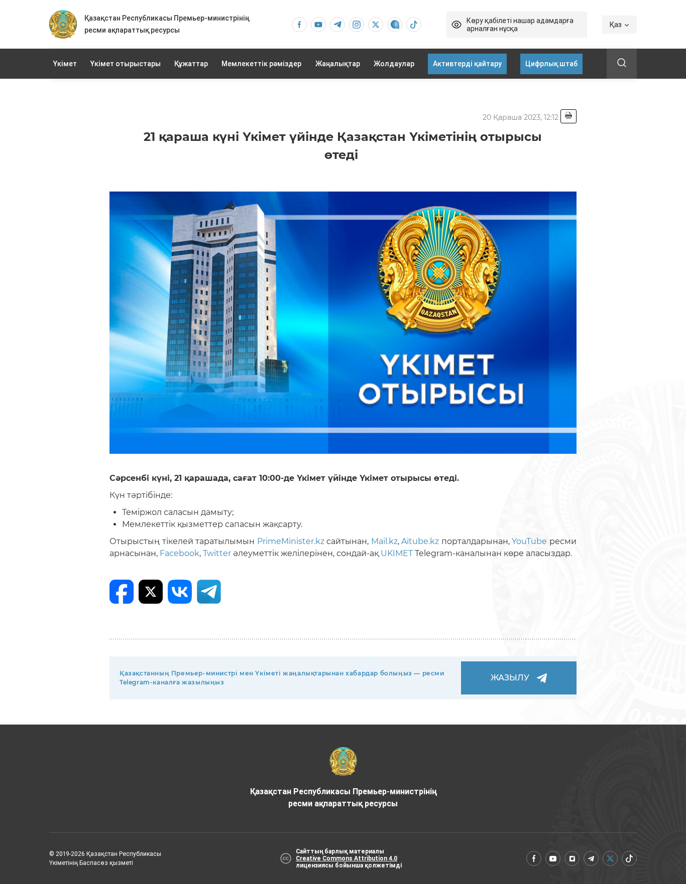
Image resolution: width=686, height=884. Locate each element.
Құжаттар (191, 64)
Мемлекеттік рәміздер (261, 64)
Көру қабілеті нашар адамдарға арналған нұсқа (520, 25)
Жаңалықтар (337, 64)
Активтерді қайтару (467, 64)
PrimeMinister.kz (289, 541)
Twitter (216, 553)
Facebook (178, 553)
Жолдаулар (394, 64)
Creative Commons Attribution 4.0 (346, 858)
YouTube (528, 541)
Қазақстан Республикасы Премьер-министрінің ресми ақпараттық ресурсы (343, 797)
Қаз (616, 25)
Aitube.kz (419, 541)
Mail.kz (383, 541)
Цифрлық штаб (551, 64)
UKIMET (397, 553)
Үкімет (65, 64)
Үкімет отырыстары (125, 64)
